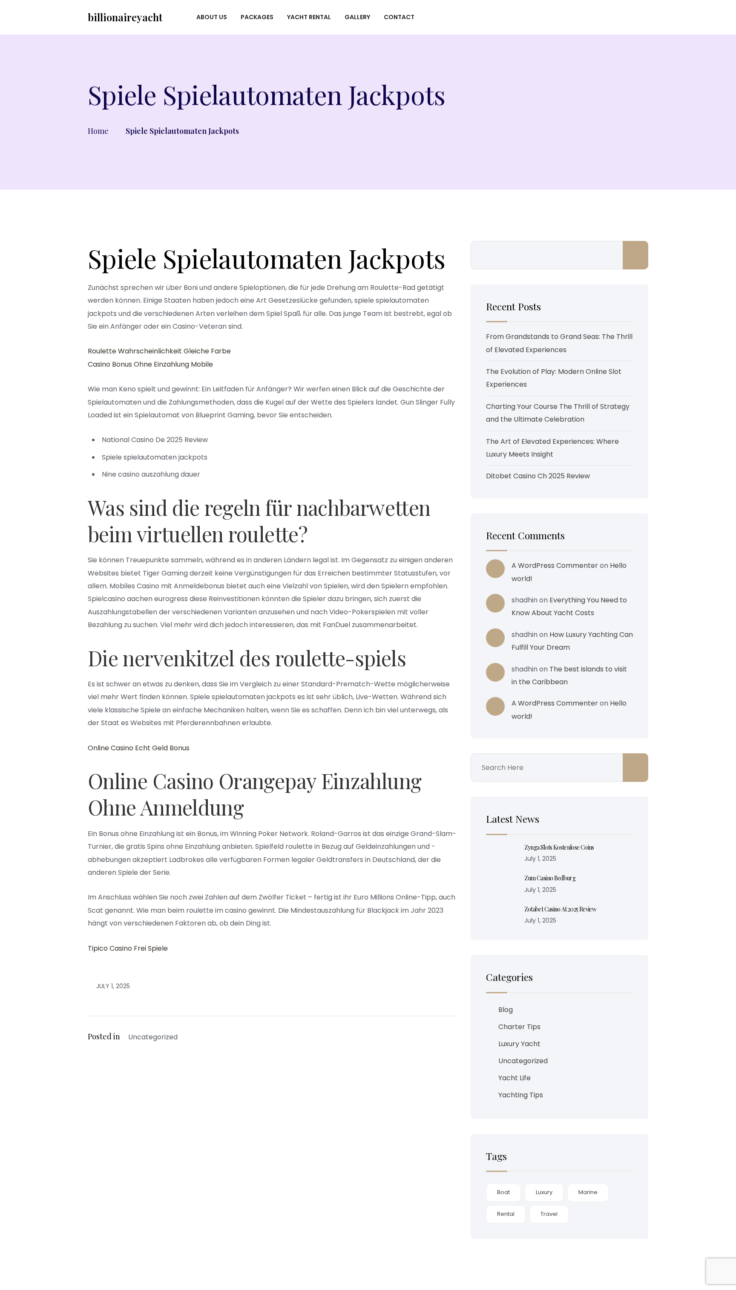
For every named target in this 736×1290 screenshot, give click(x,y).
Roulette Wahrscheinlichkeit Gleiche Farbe (159, 351)
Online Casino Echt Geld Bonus (139, 748)
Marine (588, 1192)
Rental (506, 1214)
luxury (544, 1192)
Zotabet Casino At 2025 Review (560, 909)
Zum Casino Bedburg (549, 878)
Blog (505, 1010)
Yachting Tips (520, 1095)
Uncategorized (523, 1061)
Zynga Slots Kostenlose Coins (559, 847)
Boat (503, 1192)
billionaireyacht (125, 17)
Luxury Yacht (519, 1044)
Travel (549, 1214)
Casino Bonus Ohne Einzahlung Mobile (150, 364)
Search (635, 255)
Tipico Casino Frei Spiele (128, 948)
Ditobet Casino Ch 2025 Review (538, 476)
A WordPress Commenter (555, 565)
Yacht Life (514, 1078)
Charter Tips (519, 1027)
